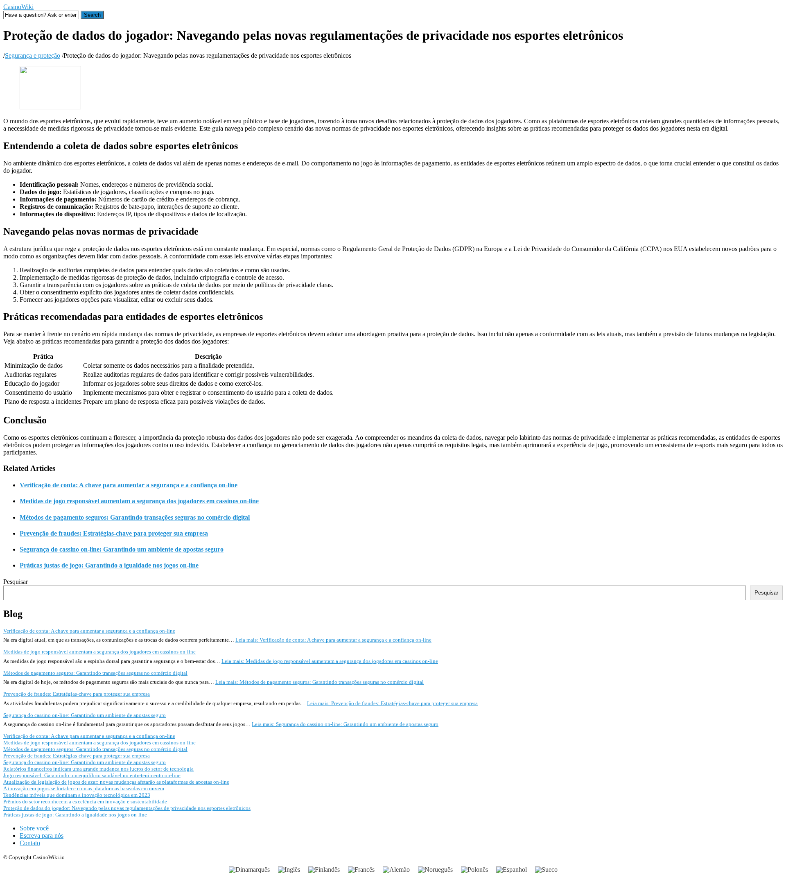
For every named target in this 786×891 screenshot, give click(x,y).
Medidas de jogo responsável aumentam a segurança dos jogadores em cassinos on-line (139, 501)
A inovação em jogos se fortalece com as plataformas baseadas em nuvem (83, 788)
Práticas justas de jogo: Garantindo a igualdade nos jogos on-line (109, 565)
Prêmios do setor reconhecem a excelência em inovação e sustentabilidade (85, 801)
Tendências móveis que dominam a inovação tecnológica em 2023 (76, 795)
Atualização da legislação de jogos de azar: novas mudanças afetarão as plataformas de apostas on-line (116, 782)
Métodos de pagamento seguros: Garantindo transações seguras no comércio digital (135, 517)
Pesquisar (15, 581)
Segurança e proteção (32, 55)
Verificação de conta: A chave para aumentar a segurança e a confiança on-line (128, 485)
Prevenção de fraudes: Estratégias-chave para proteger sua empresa (114, 533)
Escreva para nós (41, 835)
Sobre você (34, 828)
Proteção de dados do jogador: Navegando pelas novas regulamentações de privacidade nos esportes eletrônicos (127, 808)
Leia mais (333, 640)
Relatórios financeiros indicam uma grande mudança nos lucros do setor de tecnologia (98, 769)
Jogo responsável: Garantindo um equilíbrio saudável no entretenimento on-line (92, 775)
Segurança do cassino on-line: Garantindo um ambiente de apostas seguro (122, 549)
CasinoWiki (18, 6)
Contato (30, 842)
